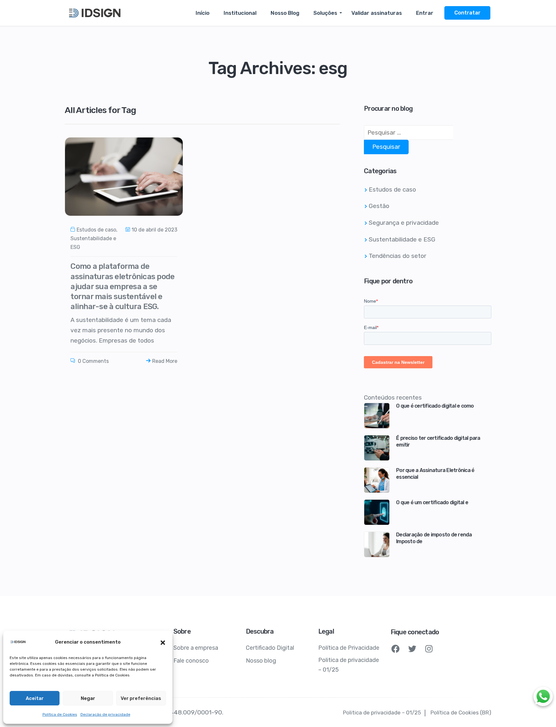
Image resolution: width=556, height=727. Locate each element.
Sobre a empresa (195, 647)
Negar (88, 698)
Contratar (467, 13)
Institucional (240, 13)
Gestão (379, 206)
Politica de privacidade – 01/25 (348, 664)
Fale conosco (191, 660)
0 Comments (93, 361)
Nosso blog (261, 660)
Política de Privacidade (348, 647)
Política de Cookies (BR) (461, 712)
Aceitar (35, 698)
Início (202, 13)
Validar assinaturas (376, 13)
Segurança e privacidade (404, 222)
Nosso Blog (285, 13)
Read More (164, 361)
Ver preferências (141, 698)
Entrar (424, 13)
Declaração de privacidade (105, 714)
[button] (163, 642)
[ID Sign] (95, 13)
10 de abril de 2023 (154, 230)
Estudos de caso (96, 230)
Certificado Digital (270, 647)
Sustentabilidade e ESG (402, 239)
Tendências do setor (397, 256)
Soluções (325, 13)
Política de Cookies (59, 714)
